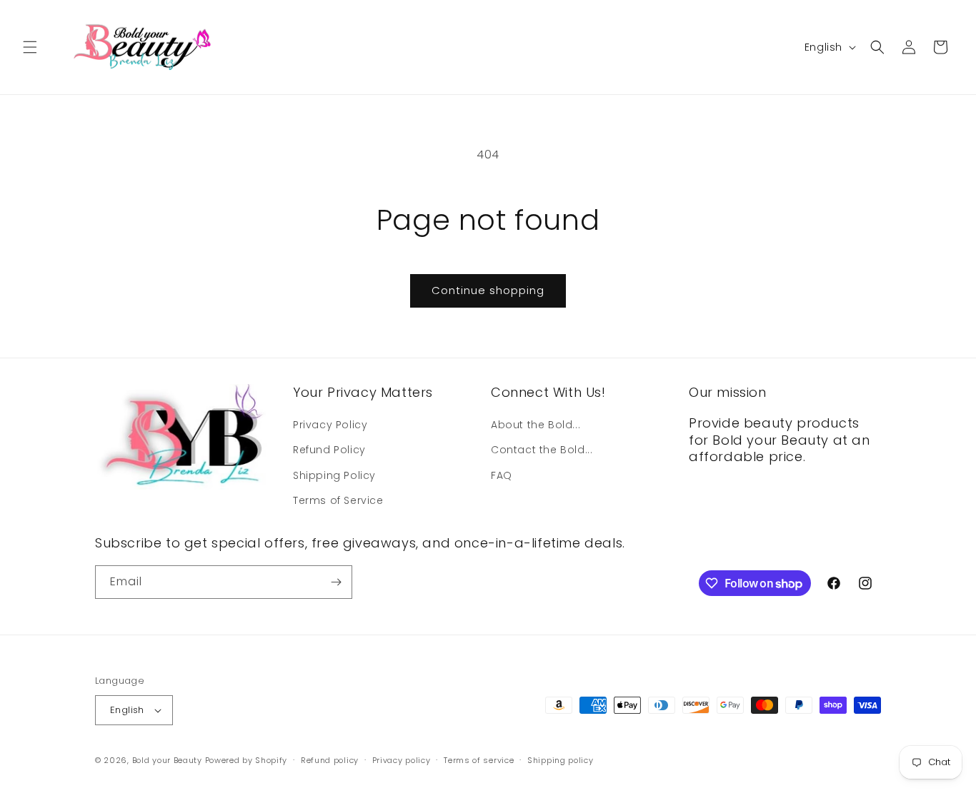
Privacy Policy (330, 425)
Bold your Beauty (167, 760)
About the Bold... (535, 425)
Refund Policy (329, 450)
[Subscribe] (336, 582)
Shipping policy (560, 760)
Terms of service (479, 760)
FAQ (501, 475)
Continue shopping (488, 290)
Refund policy (330, 760)
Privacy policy (401, 760)
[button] (30, 47)
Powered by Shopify (246, 760)
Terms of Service (338, 500)
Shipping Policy (334, 475)
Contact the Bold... (541, 450)
